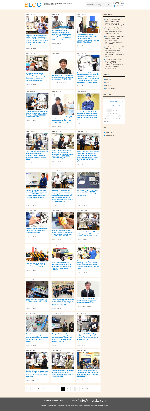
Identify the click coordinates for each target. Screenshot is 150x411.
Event (58, 345)
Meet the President (61, 82)
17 (108, 116)
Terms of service (109, 135)
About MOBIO (109, 132)
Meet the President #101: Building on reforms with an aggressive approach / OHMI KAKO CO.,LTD (87, 300)
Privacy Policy (52, 405)
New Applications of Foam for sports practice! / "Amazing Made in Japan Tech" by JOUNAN (36, 265)
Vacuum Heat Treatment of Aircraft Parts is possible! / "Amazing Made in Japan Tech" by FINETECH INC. (88, 233)
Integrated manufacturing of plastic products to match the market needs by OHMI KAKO (37, 230)
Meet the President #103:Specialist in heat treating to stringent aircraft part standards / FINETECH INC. (62, 77)
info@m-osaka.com (93, 400)
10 (77, 389)
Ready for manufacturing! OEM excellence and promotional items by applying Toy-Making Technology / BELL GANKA (113, 30)
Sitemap (43, 405)
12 (87, 389)
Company (33, 48)
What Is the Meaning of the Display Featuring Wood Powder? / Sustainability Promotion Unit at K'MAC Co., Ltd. (114, 22)
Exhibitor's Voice (109, 85)
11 (82, 389)
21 (119, 116)
